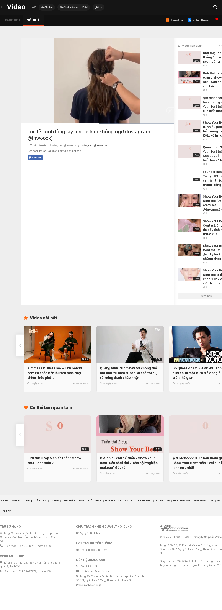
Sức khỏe (94, 500)
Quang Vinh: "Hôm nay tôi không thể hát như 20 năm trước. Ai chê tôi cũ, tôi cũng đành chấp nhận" (128, 373)
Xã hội (54, 500)
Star (4, 500)
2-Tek (159, 500)
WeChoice (47, 7)
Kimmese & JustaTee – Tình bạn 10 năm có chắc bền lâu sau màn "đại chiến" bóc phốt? (54, 373)
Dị (168, 500)
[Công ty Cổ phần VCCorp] (174, 528)
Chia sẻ (36, 157)
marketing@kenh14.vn (94, 549)
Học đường (181, 500)
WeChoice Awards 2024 (74, 7)
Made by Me (113, 500)
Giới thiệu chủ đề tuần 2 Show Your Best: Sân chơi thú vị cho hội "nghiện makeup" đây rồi (129, 463)
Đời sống (39, 500)
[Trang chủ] (16, 7)
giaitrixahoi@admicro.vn (95, 571)
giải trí (98, 7)
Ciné (27, 500)
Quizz (7, 511)
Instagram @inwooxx (94, 145)
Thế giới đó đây (73, 500)
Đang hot (12, 20)
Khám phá (145, 500)
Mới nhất (34, 20)
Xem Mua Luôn (204, 500)
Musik (15, 500)
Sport (129, 500)
